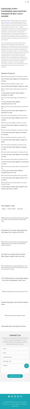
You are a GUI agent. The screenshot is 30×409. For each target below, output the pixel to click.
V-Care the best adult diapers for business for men (15, 163)
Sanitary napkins (11, 208)
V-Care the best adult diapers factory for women (14, 119)
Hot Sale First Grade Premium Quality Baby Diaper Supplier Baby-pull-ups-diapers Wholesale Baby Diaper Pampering (15, 255)
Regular (4, 208)
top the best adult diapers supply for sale (14, 86)
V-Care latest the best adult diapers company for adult (12, 94)
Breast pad (20, 208)
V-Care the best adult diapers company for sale (14, 148)
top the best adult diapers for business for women (15, 80)
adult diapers (7, 22)
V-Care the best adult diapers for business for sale (15, 155)
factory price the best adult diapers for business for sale (13, 111)
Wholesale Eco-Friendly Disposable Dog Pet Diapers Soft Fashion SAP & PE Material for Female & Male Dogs (14, 231)
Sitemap (24, 404)
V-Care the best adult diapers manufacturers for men (10, 103)
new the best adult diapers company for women (14, 126)
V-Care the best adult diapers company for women (14, 133)
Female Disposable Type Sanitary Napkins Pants (14, 303)
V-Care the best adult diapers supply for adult (14, 141)
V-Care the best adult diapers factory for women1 (14, 179)
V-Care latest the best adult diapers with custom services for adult (14, 188)
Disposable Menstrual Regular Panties (13, 326)
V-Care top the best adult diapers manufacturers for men (12, 171)
